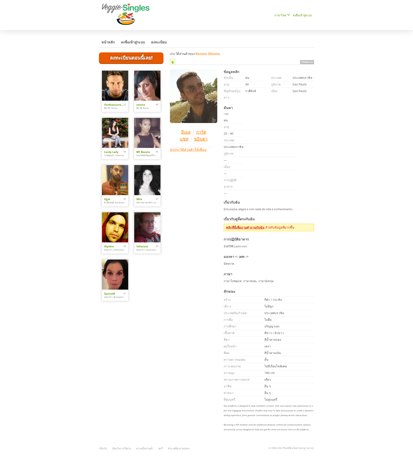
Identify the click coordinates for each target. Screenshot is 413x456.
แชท (184, 139)
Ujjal (107, 199)
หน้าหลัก (108, 42)
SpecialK (109, 293)
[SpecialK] (115, 275)
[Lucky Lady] (115, 133)
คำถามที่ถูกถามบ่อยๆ (179, 448)
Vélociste (142, 246)
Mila (139, 199)
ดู (173, 62)
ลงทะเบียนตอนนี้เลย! (131, 57)
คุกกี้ (160, 448)
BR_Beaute (143, 152)
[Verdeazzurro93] (115, 86)
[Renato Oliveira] (193, 96)
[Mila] (147, 180)
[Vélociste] (147, 227)
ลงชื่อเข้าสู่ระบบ (302, 15)
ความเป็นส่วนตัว (144, 448)
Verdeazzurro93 (113, 104)
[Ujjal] (115, 180)
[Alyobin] (115, 227)
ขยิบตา (201, 139)
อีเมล (186, 132)
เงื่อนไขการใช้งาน (121, 448)
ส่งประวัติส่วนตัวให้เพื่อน (188, 149)
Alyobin (109, 246)
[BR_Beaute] (147, 133)
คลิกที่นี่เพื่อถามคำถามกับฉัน (245, 227)
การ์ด (201, 132)
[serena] (147, 86)
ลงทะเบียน (159, 42)
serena (140, 104)
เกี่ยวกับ (103, 448)
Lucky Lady (111, 152)
